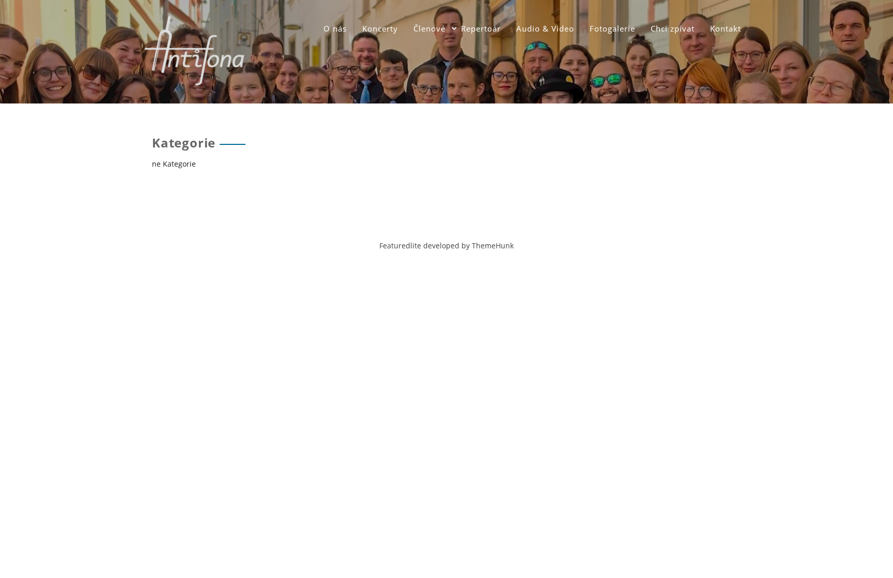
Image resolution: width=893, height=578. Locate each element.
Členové (429, 28)
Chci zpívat (673, 28)
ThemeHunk (493, 245)
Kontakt (725, 28)
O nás (335, 28)
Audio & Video (545, 28)
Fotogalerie (612, 28)
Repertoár (481, 28)
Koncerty (380, 28)
